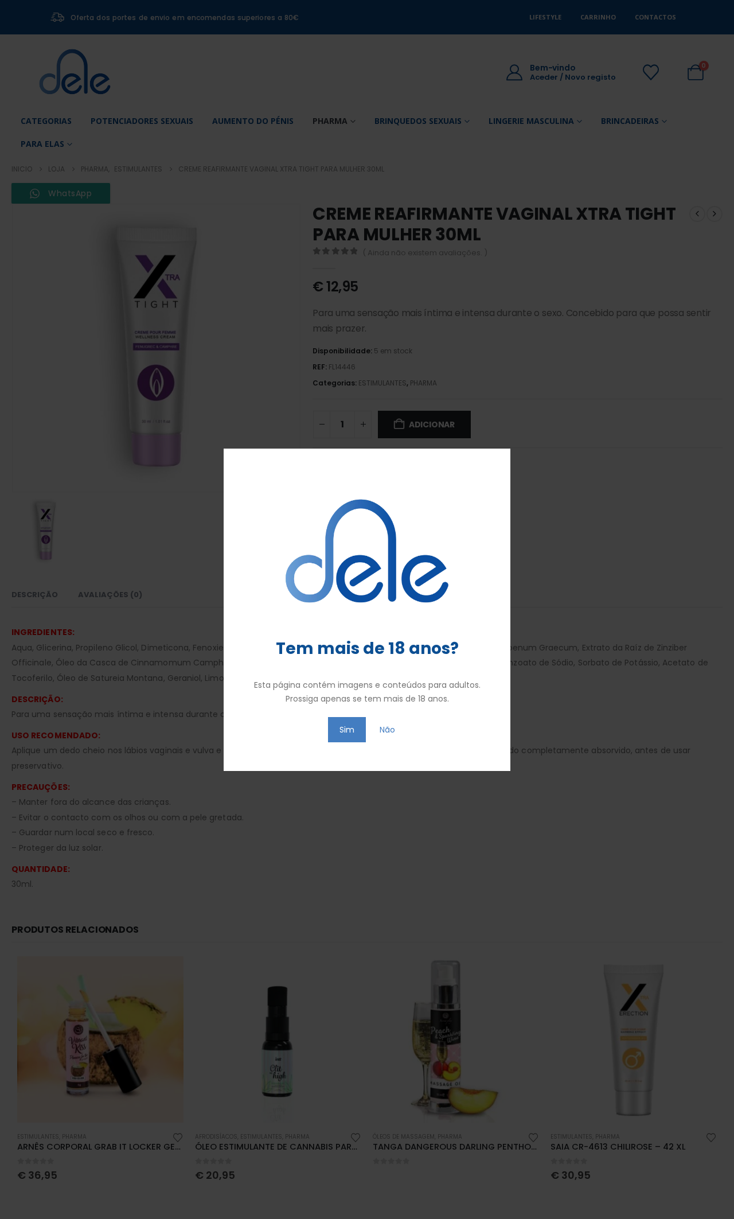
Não (387, 729)
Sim (346, 729)
